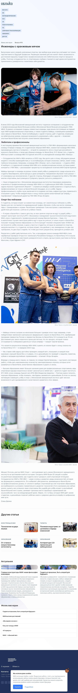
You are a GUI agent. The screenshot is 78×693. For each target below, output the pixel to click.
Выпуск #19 (19, 42)
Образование (6, 539)
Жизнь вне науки (6, 42)
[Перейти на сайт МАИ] (3, 660)
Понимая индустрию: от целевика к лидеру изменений (50, 529)
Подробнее (29, 687)
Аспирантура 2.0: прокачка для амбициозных (47, 545)
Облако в (15, 666)
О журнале (5, 666)
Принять (18, 687)
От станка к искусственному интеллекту (8, 545)
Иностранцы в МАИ (8, 523)
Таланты (43, 523)
